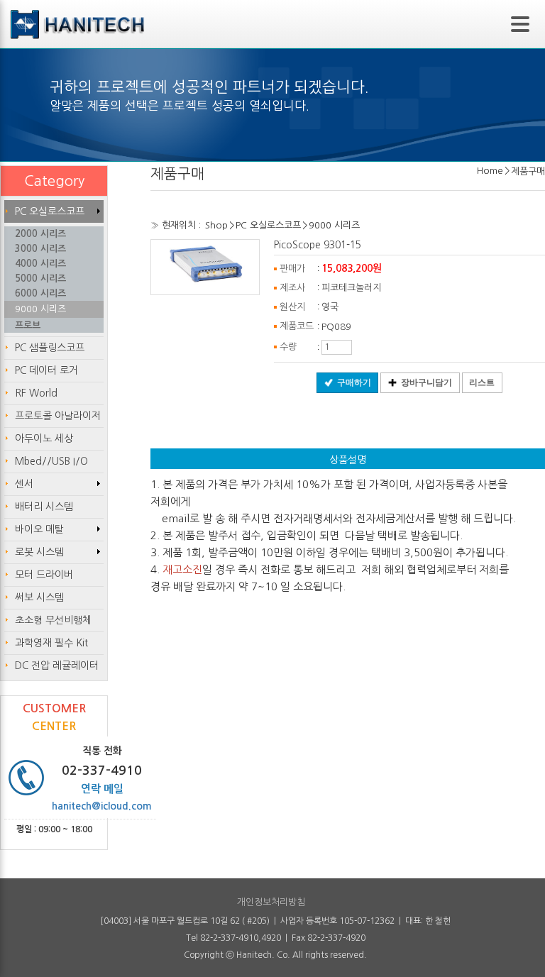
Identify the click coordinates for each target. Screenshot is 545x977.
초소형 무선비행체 (53, 620)
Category (54, 181)
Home (490, 170)
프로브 (27, 325)
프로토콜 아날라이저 (58, 416)
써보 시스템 (39, 597)
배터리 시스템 (44, 507)
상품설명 (347, 460)
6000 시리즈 (40, 293)
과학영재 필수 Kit (51, 643)
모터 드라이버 (44, 575)
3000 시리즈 (40, 248)
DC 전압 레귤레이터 (57, 665)
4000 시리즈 (40, 263)
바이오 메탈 (39, 529)
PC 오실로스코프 (268, 225)
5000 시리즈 (40, 278)
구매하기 (354, 382)
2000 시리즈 (40, 233)
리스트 (482, 382)
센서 (24, 484)
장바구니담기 (426, 382)
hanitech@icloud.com (102, 806)
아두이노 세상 (44, 438)
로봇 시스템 (39, 552)
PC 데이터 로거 (46, 370)
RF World (36, 393)
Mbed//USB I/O (51, 461)
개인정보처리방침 (271, 902)
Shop (216, 225)
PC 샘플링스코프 (49, 348)
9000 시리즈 (334, 225)
